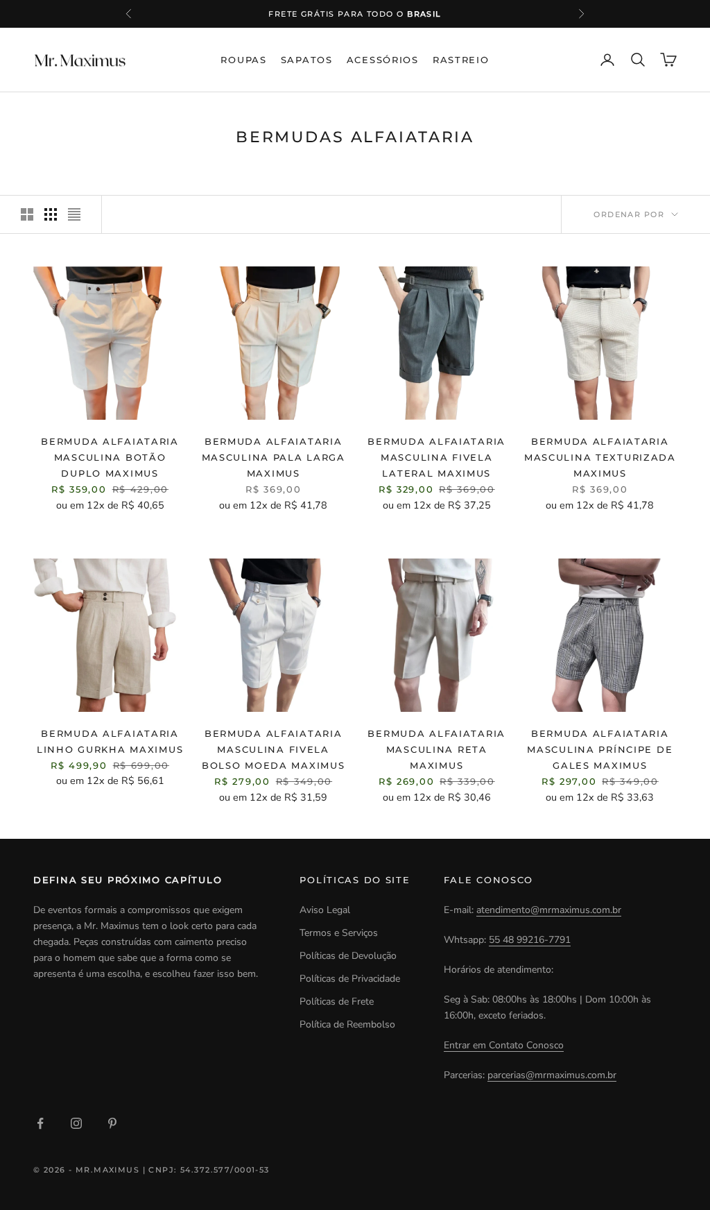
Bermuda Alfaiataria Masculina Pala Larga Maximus (273, 457)
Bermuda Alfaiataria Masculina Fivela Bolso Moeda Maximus (273, 749)
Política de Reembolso (347, 1024)
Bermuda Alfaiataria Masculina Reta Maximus (436, 749)
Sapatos (307, 59)
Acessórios (383, 59)
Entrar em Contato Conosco (504, 1045)
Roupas (243, 59)
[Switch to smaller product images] (50, 214)
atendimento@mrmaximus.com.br (548, 910)
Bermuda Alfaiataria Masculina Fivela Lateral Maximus (436, 457)
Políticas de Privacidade (350, 978)
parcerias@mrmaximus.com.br (551, 1075)
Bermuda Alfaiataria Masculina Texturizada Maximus (600, 457)
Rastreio (461, 59)
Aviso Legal (325, 910)
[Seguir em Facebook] (40, 1123)
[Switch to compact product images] (74, 214)
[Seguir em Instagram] (76, 1123)
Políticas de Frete (337, 1001)
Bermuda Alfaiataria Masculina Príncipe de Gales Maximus (600, 749)
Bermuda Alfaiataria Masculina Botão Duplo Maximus (110, 457)
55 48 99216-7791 (530, 939)
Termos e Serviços (339, 932)
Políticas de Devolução (348, 955)
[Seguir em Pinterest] (112, 1123)
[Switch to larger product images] (27, 214)
